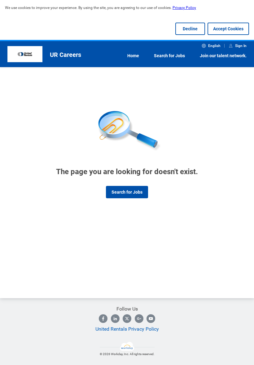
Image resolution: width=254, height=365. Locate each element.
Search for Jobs (169, 55)
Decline (190, 28)
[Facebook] (103, 318)
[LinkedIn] (115, 318)
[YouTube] (151, 318)
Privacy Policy (184, 8)
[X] (127, 318)
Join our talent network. (223, 55)
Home (133, 55)
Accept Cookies (228, 28)
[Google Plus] (139, 318)
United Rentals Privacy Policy (127, 329)
